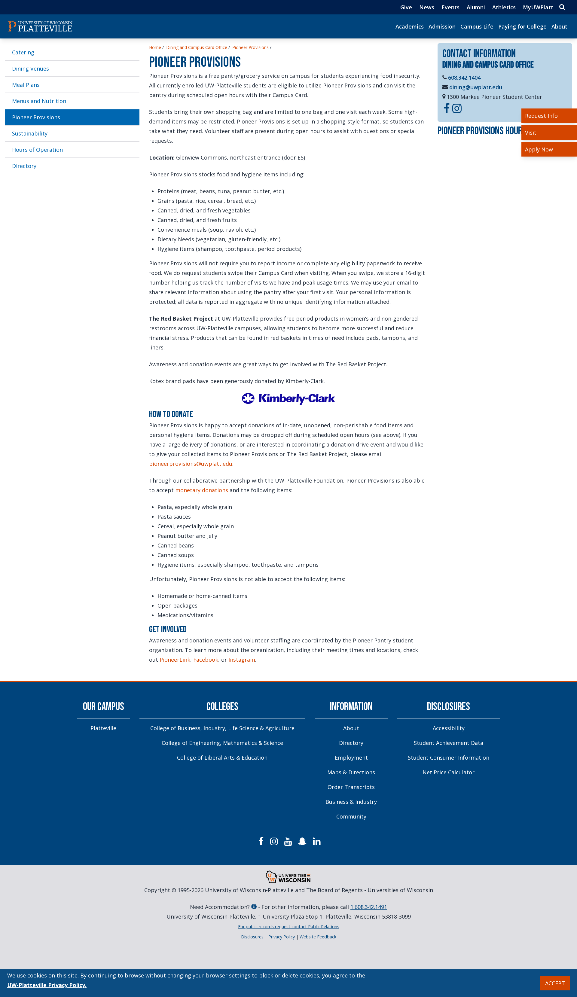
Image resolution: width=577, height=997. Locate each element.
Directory (24, 165)
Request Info (541, 115)
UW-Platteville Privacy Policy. (47, 985)
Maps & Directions (351, 772)
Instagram (241, 659)
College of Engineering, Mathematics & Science (222, 742)
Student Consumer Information (448, 757)
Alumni (476, 7)
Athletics (504, 7)
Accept (555, 983)
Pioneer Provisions (36, 117)
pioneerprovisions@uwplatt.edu (190, 463)
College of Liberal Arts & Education (222, 757)
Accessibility (449, 728)
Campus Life (476, 26)
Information (351, 706)
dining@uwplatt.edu (475, 87)
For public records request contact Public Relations (288, 926)
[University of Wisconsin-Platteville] (40, 26)
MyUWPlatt (538, 7)
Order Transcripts (351, 787)
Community (351, 816)
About (559, 26)
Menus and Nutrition (39, 101)
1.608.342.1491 (368, 906)
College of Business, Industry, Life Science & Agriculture (222, 728)
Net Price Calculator (449, 772)
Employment (351, 757)
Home (155, 47)
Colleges (222, 706)
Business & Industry (351, 801)
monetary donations (201, 490)
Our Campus (103, 706)
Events (450, 7)
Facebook (205, 659)
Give (406, 7)
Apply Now (539, 149)
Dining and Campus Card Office (196, 47)
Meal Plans (26, 84)
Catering (23, 52)
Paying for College (522, 26)
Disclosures (448, 706)
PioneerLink (175, 659)
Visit (530, 132)
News (426, 7)
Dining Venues (30, 68)
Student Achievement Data (448, 742)
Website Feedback (318, 937)
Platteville (103, 728)
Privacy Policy (281, 937)
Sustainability (29, 133)
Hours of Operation (37, 149)
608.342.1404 (464, 77)
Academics (409, 26)
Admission (442, 26)
